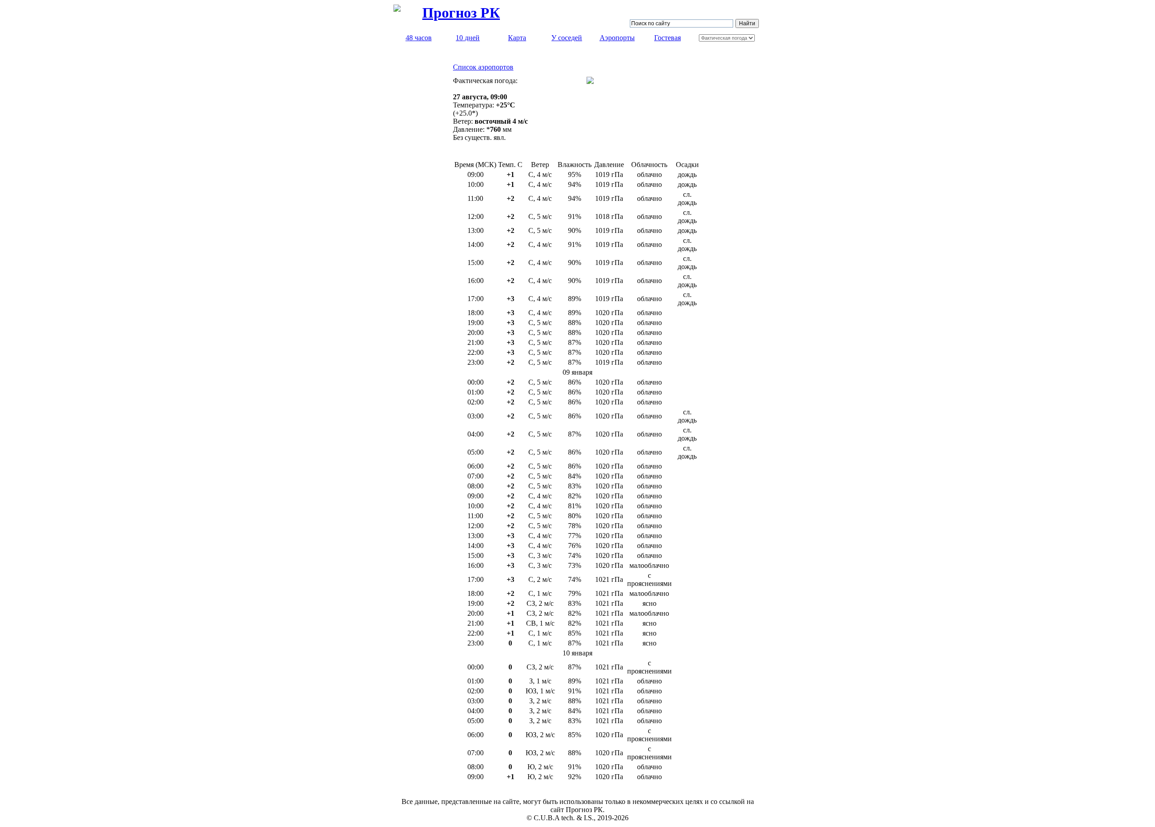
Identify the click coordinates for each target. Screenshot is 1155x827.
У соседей (566, 38)
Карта (517, 38)
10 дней (468, 38)
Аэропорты (617, 38)
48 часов (419, 38)
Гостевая (667, 38)
